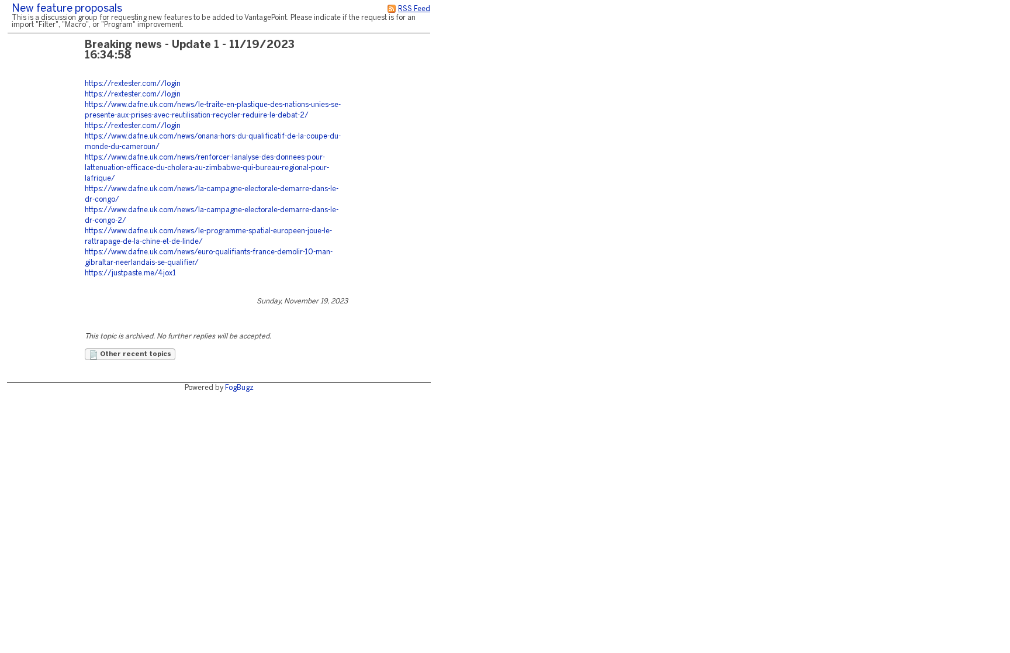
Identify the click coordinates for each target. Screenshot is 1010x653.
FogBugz (239, 388)
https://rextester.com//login (133, 84)
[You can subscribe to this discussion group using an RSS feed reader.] (391, 9)
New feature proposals (67, 9)
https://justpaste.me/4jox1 (130, 273)
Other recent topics (134, 354)
